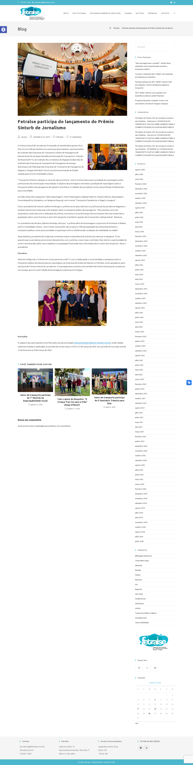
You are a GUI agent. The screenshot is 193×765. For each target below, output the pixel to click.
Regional (138, 589)
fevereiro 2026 (140, 184)
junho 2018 (139, 541)
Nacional (138, 580)
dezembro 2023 (141, 289)
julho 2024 (139, 265)
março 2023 (139, 332)
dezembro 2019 (141, 494)
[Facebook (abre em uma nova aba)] (171, 2)
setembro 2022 (141, 351)
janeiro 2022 (139, 389)
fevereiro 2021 (140, 436)
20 (155, 709)
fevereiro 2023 (140, 336)
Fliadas (137, 575)
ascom (24, 137)
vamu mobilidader (142, 622)
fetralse (60, 137)
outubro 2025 (140, 198)
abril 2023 (139, 327)
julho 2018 (139, 537)
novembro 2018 (141, 522)
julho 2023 (139, 313)
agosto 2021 (140, 408)
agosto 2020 (140, 465)
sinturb (137, 608)
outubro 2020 (140, 455)
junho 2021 (139, 417)
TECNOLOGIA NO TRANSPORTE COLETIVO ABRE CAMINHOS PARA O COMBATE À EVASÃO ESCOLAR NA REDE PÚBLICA (155, 124)
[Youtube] (155, 667)
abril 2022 (139, 374)
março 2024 (139, 284)
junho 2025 (139, 217)
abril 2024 (139, 279)
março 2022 (139, 379)
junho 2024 (139, 270)
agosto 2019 (140, 508)
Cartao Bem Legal (142, 560)
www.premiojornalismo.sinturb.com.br (92, 343)
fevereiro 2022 (140, 384)
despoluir (138, 565)
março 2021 (139, 432)
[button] (3, 29)
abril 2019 (139, 517)
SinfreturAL (139, 603)
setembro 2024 (141, 255)
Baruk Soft (110, 762)
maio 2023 (139, 322)
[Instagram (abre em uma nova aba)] (174, 2)
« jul (136, 723)
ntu (136, 584)
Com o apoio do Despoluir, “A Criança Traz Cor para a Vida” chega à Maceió (72, 402)
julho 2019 (139, 513)
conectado (39, 426)
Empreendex (97, 762)
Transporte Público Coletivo (146, 613)
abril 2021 (139, 427)
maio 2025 (139, 222)
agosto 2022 (140, 355)
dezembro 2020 (141, 446)
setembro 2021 (141, 403)
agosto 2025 (140, 208)
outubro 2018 (140, 527)
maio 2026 (139, 179)
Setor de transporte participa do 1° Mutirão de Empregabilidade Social (35, 398)
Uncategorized (141, 618)
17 (138, 709)
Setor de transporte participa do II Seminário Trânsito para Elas (109, 400)
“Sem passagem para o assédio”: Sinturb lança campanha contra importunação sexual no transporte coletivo (153, 66)
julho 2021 (139, 413)
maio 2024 (139, 274)
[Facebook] (139, 667)
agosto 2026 (140, 170)
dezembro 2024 (141, 241)
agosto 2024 (140, 260)
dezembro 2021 (141, 393)
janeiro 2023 (139, 341)
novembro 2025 (141, 193)
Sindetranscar (140, 599)
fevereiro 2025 (140, 236)
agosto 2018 (140, 532)
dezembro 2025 (141, 189)
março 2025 (139, 231)
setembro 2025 (141, 203)
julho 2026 (139, 174)
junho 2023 (139, 317)
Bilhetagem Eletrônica (143, 556)
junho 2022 (139, 365)
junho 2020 (139, 475)
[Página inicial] (110, 28)
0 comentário (76, 137)
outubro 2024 (140, 251)
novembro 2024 (141, 246)
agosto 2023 (140, 308)
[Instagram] (147, 667)
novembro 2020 (141, 451)
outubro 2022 (140, 346)
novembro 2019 (141, 498)
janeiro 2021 (139, 441)
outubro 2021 (140, 398)
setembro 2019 (141, 503)
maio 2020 (139, 479)
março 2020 (139, 484)
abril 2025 (139, 227)
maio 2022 (139, 370)
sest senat (139, 594)
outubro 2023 (140, 298)
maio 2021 (139, 422)
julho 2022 (139, 360)
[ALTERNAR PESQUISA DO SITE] (174, 13)
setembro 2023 (141, 303)
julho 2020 (139, 470)
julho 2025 (139, 212)
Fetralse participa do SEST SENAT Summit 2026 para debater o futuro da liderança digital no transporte (153, 85)
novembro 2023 (141, 293)
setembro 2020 (141, 460)
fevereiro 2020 (140, 489)
